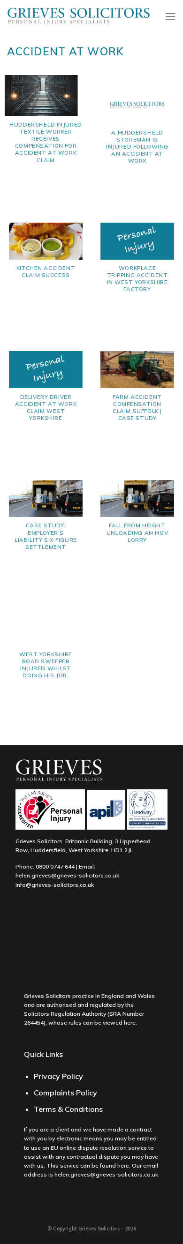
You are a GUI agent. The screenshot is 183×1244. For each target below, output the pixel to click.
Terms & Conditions (68, 1109)
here (130, 1022)
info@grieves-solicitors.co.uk (54, 884)
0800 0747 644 (55, 866)
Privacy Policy (58, 1076)
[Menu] (170, 16)
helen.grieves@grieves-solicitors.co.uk (67, 875)
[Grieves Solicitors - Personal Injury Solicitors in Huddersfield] (79, 16)
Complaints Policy (65, 1092)
